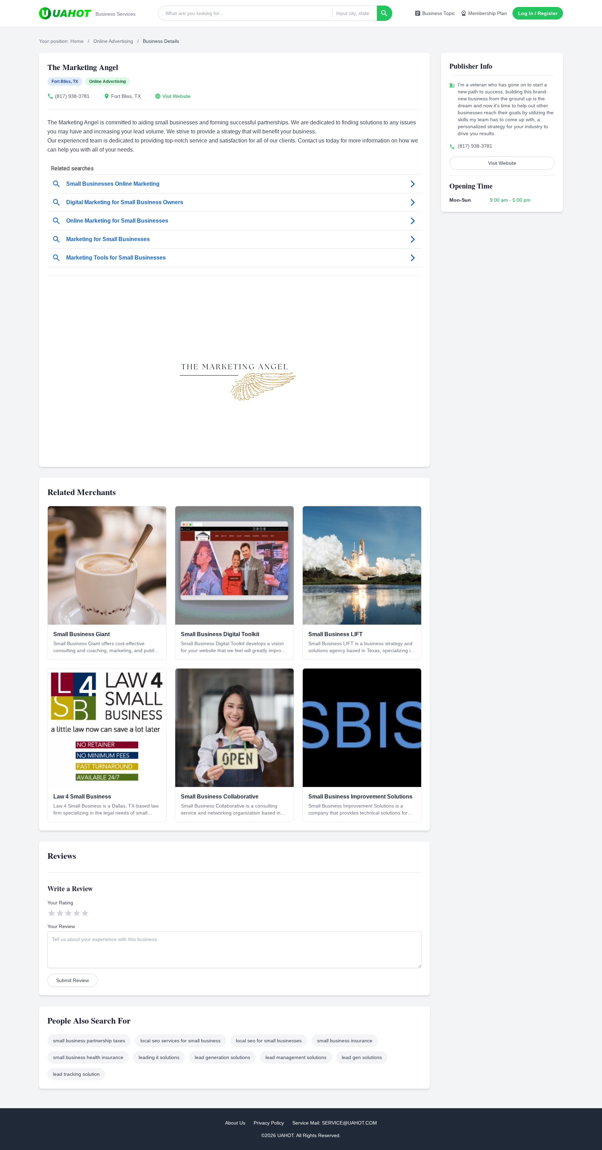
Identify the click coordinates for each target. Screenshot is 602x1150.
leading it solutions (159, 1057)
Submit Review (72, 980)
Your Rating (60, 902)
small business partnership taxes (89, 1040)
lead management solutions (295, 1057)
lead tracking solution (76, 1074)
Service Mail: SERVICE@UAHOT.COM (334, 1123)
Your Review (61, 926)
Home (77, 41)
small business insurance (344, 1040)
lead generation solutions (222, 1057)
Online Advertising (113, 41)
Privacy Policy (269, 1123)
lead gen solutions (362, 1057)
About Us (235, 1123)
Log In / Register (537, 13)
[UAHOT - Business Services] (65, 13)
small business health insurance (88, 1057)
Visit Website (176, 96)
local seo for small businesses (269, 1040)
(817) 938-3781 (72, 96)
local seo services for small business (180, 1040)
